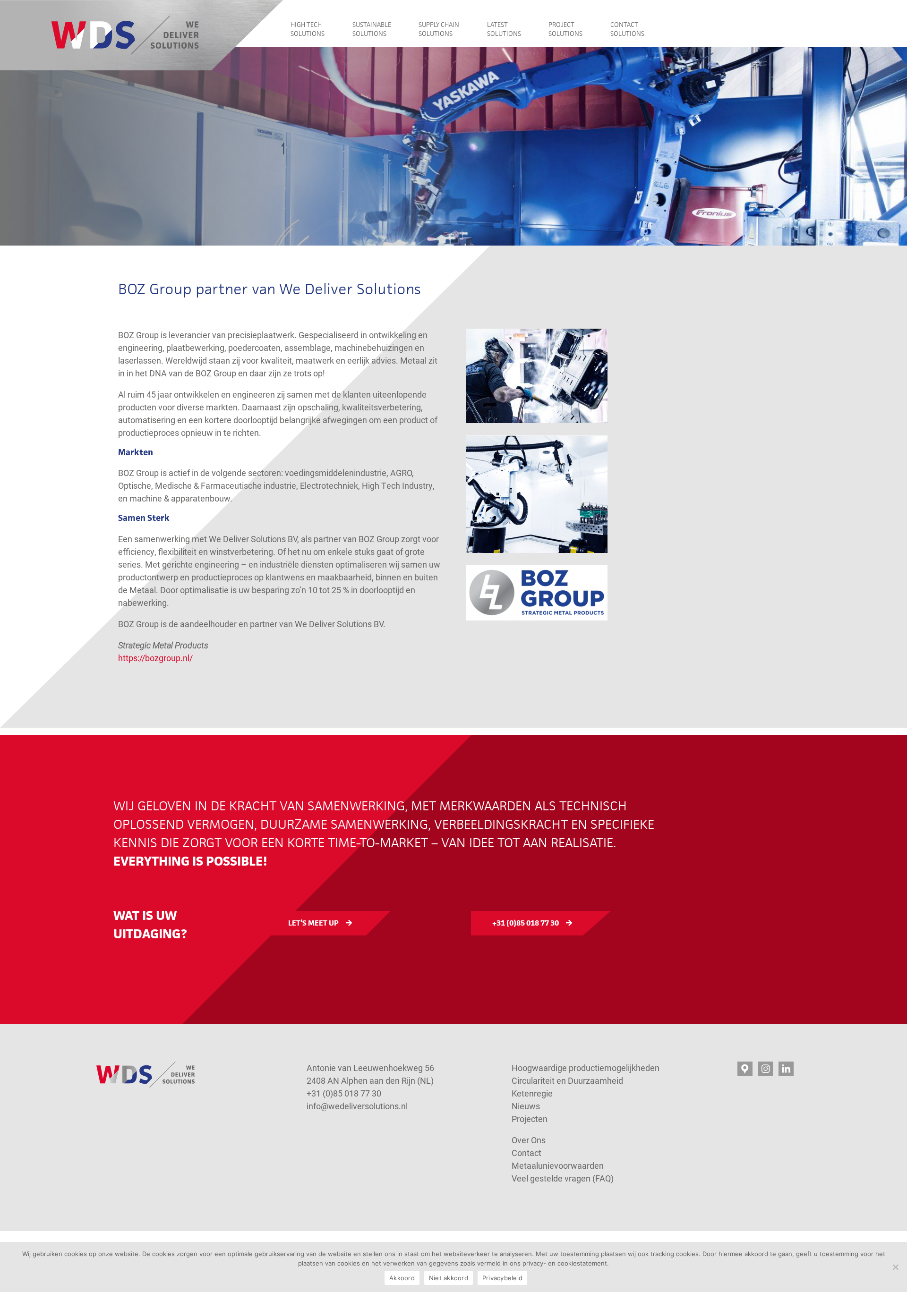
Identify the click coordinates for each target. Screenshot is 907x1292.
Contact (527, 1152)
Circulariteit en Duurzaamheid (567, 1080)
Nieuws (526, 1106)
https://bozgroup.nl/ (155, 657)
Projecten (530, 1118)
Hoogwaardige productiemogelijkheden (585, 1067)
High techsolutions (308, 29)
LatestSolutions (504, 29)
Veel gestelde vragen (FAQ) (563, 1178)
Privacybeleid (502, 1278)
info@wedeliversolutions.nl (357, 1106)
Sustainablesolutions (371, 29)
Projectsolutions (565, 29)
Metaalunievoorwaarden (558, 1165)
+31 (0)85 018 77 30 (525, 923)
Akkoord (402, 1278)
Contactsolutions (627, 29)
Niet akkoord (448, 1278)
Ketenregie (532, 1093)
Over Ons (529, 1140)
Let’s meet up (313, 923)
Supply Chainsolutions (439, 29)
